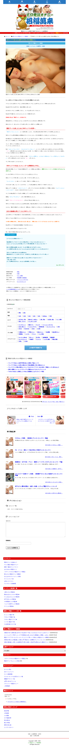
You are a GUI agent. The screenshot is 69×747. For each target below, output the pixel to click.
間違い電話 (54, 339)
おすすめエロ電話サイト (10, 569)
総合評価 (6, 710)
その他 (38, 328)
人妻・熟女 (42, 319)
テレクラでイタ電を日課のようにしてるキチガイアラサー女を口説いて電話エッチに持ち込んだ (33, 367)
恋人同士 (38, 337)
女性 (24, 312)
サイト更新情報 (8, 674)
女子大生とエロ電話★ (10, 599)
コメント (8, 520)
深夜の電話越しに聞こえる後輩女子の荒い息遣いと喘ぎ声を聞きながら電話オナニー (26, 642)
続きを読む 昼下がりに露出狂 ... (54, 493)
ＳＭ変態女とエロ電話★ (10, 601)
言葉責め (24, 277)
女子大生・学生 (22, 319)
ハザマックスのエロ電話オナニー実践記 (14, 571)
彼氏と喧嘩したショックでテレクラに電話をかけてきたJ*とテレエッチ (27, 369)
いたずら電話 (47, 339)
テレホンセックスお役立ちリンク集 (13, 676)
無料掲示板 (41, 326)
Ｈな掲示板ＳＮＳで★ (10, 624)
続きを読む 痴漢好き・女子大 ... (54, 468)
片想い (20, 341)
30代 (29, 316)
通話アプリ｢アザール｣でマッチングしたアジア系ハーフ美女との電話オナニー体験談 (26, 637)
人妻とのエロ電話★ (9, 592)
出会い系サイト (22, 326)
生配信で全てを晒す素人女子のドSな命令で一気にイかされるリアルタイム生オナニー (27, 632)
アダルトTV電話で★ (9, 617)
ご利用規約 (7, 686)
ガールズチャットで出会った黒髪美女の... (16, 701)
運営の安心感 (7, 725)
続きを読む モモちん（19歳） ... (54, 445)
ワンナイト (38, 339)
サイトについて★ (9, 578)
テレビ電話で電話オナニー (11, 564)
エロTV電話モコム (33, 378)
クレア (12, 378)
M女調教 (19, 277)
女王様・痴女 (51, 319)
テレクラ (38, 324)
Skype (20, 328)
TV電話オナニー (22, 332)
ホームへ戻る (7, 669)
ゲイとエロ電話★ (9, 606)
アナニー (34, 334)
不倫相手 (31, 339)
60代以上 (45, 316)
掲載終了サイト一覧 (9, 679)
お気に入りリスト (9, 581)
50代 (39, 316)
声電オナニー (32, 332)
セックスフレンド (21, 281)
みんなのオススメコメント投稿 (12, 576)
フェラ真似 (41, 334)
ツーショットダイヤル (22, 279)
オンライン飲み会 (23, 337)
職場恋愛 (52, 337)
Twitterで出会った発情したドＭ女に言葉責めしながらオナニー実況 (26, 371)
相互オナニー (40, 332)
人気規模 (6, 713)
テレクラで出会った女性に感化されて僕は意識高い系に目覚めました (26, 365)
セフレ (45, 401)
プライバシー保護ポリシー (11, 683)
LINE (58, 326)
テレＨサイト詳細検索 (10, 583)
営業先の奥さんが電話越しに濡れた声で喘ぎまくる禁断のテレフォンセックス (24, 639)
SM (43, 401)
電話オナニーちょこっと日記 (11, 661)
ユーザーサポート (9, 727)
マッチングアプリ (32, 326)
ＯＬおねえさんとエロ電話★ (11, 596)
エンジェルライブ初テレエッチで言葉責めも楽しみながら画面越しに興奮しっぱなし (26, 635)
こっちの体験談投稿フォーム (12, 289)
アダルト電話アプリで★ (10, 619)
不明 (18, 273)
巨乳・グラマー (22, 321)
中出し (53, 401)
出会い (57, 401)
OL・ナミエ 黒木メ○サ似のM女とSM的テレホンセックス (33, 450)
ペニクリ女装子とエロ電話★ (11, 604)
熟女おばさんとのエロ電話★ (11, 594)
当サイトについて (9, 671)
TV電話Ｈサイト (14, 379)
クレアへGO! (15, 396)
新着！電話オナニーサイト (11, 567)
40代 (34, 316)
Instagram (26, 328)
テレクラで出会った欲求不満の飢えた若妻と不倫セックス (23, 363)
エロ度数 (6, 715)
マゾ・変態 (20, 275)
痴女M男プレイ (56, 332)
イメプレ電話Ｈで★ (9, 621)
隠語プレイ (61, 401)
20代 (25, 316)
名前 (35, 541)
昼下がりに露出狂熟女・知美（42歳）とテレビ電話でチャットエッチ (36, 486)
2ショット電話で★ (9, 614)
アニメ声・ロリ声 (32, 321)
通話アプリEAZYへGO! (51, 396)
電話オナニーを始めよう (10, 562)
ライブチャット (22, 324)
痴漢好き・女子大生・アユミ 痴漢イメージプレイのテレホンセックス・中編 (38, 462)
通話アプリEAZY (51, 378)
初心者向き (7, 720)
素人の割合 (7, 722)
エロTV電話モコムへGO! (32, 396)
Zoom (33, 328)
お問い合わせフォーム (10, 681)
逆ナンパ (31, 337)
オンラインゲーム (51, 326)
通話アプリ (30, 324)
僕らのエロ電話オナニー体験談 (12, 574)
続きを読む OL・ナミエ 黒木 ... (54, 456)
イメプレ (27, 334)
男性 (18, 271)
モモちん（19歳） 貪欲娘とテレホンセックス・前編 (31, 438)
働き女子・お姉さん (33, 319)
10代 (20, 316)
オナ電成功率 (7, 718)
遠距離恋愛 (45, 337)
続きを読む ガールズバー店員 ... (54, 482)
